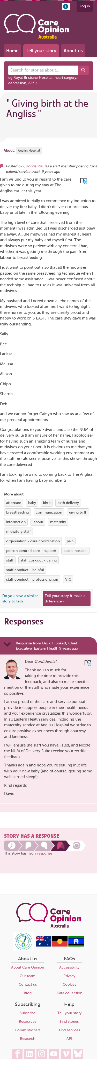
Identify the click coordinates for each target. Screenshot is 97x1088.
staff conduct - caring (38, 560)
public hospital (75, 551)
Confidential (33, 166)
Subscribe (28, 1013)
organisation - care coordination (33, 541)
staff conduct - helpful (25, 570)
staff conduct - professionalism (32, 579)
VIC (68, 579)
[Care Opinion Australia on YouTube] (54, 1054)
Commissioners (27, 1030)
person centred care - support (31, 551)
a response (43, 853)
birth (46, 503)
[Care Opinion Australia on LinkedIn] (29, 1054)
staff (9, 560)
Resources (27, 1021)
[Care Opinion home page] (36, 26)
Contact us (28, 984)
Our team (27, 976)
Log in (85, 6)
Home (12, 50)
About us (73, 50)
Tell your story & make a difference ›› (65, 598)
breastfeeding (17, 512)
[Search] (83, 70)
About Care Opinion (27, 967)
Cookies (69, 984)
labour (38, 522)
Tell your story (41, 50)
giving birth (78, 512)
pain (70, 541)
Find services (69, 1030)
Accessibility (69, 967)
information (16, 522)
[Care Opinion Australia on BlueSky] (78, 1054)
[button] (66, 6)
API (69, 1039)
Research (27, 1039)
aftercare (13, 503)
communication (49, 512)
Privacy (69, 976)
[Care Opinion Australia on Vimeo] (66, 1054)
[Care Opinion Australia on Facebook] (17, 1054)
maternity (58, 522)
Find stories (69, 1021)
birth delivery (68, 503)
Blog (28, 993)
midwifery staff (18, 532)
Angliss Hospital (29, 150)
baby (32, 503)
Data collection (69, 993)
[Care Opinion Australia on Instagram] (41, 1054)
